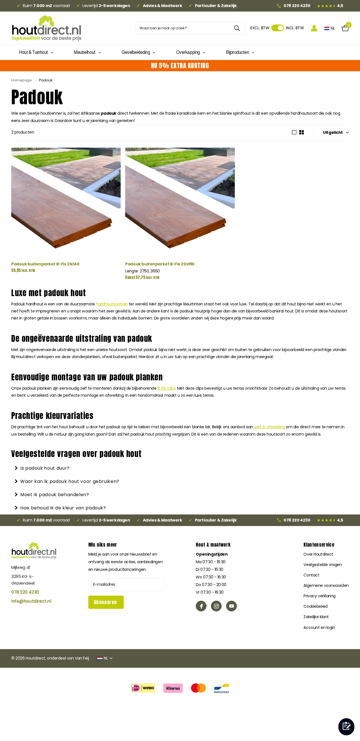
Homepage (21, 80)
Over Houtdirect (318, 554)
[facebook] (201, 606)
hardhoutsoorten (112, 304)
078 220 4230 (25, 592)
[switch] (277, 28)
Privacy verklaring (319, 596)
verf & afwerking (269, 427)
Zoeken (237, 28)
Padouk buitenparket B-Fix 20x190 (160, 264)
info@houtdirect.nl (31, 601)
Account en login (319, 627)
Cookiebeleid (315, 606)
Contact (311, 575)
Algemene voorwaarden (326, 585)
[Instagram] (216, 606)
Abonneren (106, 602)
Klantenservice (318, 544)
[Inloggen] (314, 28)
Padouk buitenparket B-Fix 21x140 (45, 264)
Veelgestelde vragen (322, 564)
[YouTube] (231, 606)
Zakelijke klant (316, 617)
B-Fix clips (166, 388)
